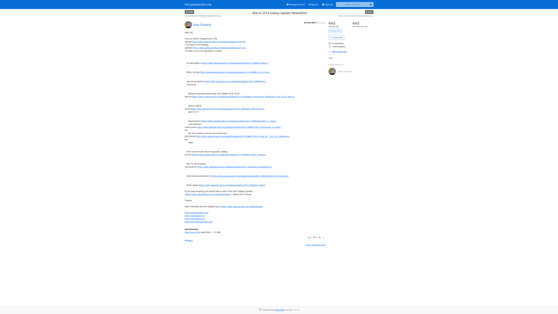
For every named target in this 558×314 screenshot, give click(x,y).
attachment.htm (192, 232)
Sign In (314, 4)
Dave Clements (202, 24)
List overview (335, 31)
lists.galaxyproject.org (198, 4)
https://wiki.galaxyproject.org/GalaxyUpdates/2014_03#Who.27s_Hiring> (235, 72)
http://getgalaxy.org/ (195, 215)
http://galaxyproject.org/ (197, 212)
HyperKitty (280, 309)
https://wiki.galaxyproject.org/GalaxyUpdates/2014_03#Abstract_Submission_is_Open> (239, 127)
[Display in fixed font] (320, 238)
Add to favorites (339, 51)
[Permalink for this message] (324, 238)
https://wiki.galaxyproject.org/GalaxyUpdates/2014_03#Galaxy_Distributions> (234, 166)
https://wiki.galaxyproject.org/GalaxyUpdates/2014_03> (219, 41)
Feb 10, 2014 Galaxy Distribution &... (355, 15)
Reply (190, 240)
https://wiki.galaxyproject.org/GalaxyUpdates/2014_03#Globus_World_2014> (227, 108)
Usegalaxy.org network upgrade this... (203, 15)
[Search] (370, 4)
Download (337, 37)
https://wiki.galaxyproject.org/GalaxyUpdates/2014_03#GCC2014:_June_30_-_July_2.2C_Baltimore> (243, 136)
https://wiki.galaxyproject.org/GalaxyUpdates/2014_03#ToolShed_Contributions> (250, 176)
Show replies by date (315, 244)
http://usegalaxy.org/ (195, 218)
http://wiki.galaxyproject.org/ (199, 221)
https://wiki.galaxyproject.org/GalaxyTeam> (242, 206)
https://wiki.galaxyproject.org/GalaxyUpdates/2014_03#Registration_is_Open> (239, 121)
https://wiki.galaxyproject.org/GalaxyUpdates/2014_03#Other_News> (232, 185)
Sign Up (329, 4)
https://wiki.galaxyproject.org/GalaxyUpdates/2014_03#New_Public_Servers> (229, 154)
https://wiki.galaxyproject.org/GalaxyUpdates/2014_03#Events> (235, 81)
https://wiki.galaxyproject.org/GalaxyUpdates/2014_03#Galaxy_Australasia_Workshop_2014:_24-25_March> (243, 96)
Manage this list (297, 4)
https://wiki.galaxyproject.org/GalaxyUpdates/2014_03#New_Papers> (235, 63)
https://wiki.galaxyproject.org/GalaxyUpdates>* (209, 194)
